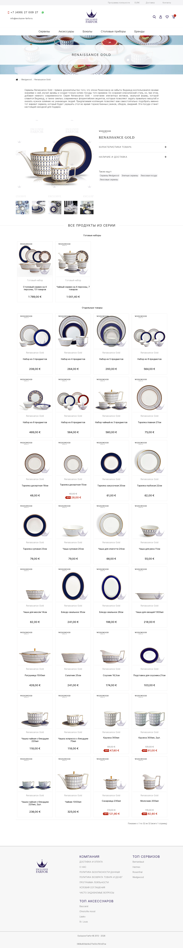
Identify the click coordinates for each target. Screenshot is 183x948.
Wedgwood (138, 877)
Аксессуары (66, 31)
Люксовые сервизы (109, 179)
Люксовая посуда (149, 175)
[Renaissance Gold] (55, 196)
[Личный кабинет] (160, 16)
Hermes (136, 867)
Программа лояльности (119, 2)
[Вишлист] (167, 16)
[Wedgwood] (105, 131)
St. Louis (83, 921)
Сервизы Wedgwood (109, 175)
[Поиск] (154, 16)
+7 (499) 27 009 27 (24, 12)
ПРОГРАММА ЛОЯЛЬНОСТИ (94, 882)
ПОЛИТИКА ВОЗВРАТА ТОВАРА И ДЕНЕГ (101, 877)
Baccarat (83, 906)
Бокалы (87, 31)
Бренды (139, 31)
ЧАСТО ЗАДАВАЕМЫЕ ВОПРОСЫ (96, 892)
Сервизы (44, 31)
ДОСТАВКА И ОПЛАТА (91, 861)
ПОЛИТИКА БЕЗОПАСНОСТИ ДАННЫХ (99, 872)
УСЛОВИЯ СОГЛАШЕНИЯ (92, 887)
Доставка (150, 2)
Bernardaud (138, 861)
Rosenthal (137, 872)
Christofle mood (87, 911)
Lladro (82, 916)
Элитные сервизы (130, 175)
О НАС (82, 867)
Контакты (167, 2)
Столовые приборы (113, 31)
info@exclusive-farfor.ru (21, 18)
